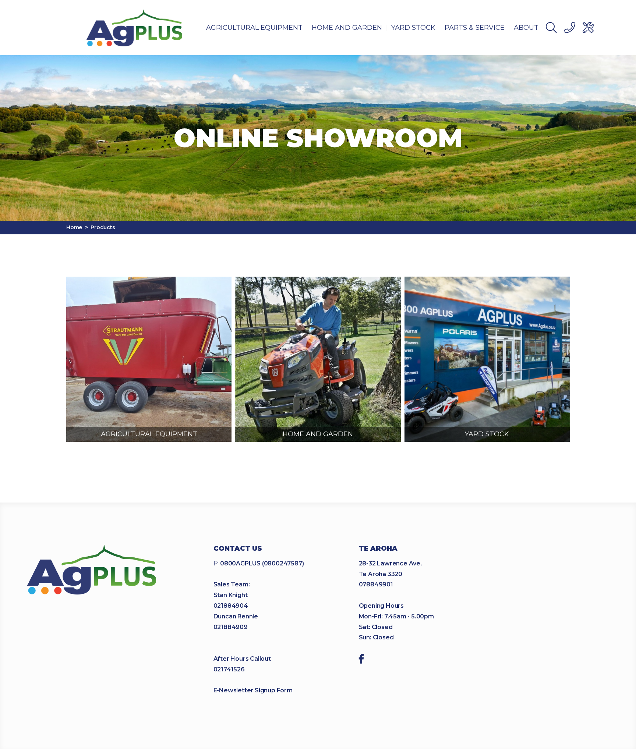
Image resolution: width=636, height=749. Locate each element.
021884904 (230, 605)
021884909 (230, 627)
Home (74, 227)
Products (103, 227)
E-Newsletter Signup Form (253, 690)
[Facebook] (361, 660)
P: (258, 563)
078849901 (376, 584)
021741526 (229, 669)
